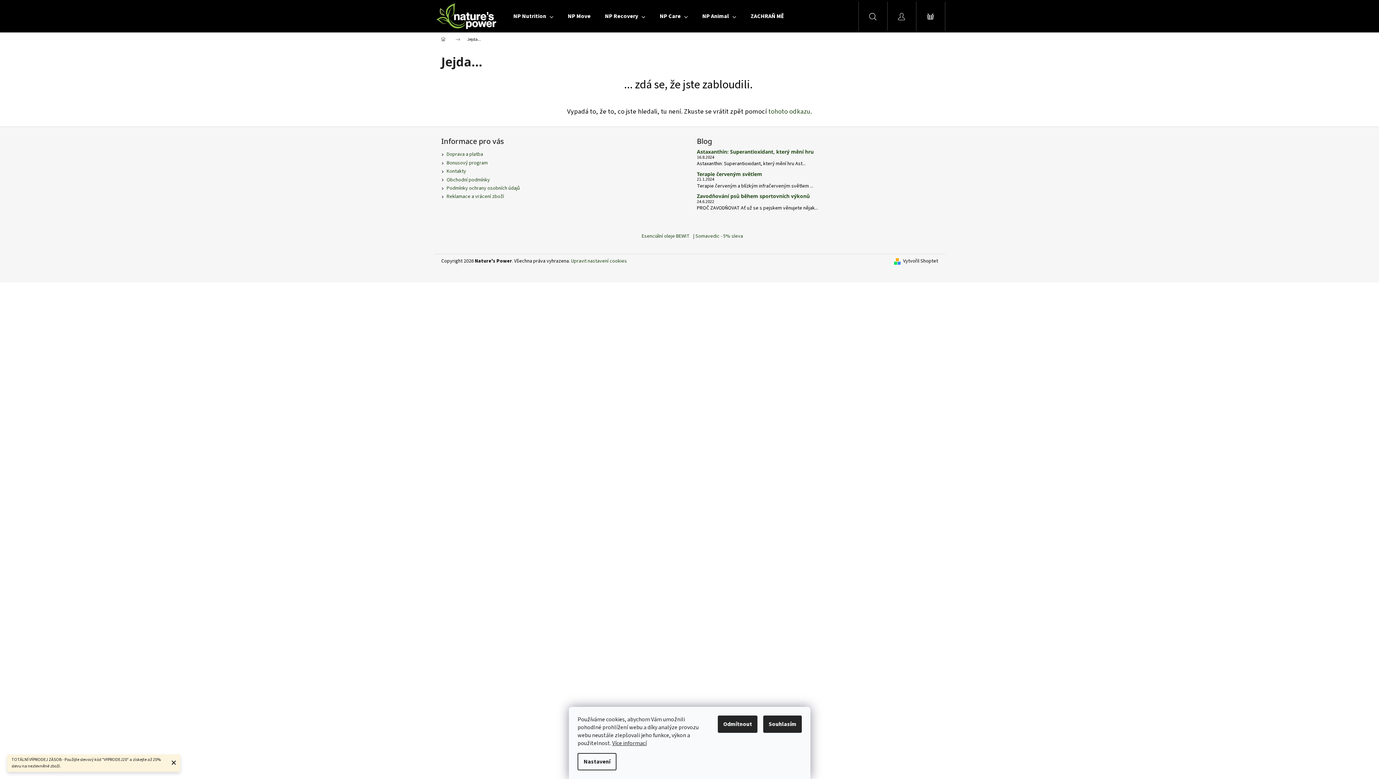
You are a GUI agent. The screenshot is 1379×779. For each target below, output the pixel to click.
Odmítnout (737, 724)
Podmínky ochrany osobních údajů (483, 188)
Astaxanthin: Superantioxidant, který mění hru (755, 151)
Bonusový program (467, 163)
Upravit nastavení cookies (599, 261)
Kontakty (456, 171)
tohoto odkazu (789, 111)
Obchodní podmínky (468, 180)
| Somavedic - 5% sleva (718, 236)
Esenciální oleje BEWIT (666, 236)
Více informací (629, 743)
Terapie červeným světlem (729, 174)
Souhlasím (782, 724)
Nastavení (597, 762)
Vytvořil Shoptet (920, 261)
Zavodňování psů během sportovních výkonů (753, 196)
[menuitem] (533, 16)
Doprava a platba (465, 154)
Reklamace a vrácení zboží (475, 196)
